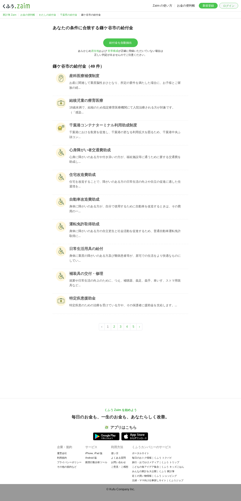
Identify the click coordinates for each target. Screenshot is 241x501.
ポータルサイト (140, 453)
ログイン (228, 5)
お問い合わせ (118, 462)
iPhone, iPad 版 (93, 453)
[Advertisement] (120, 362)
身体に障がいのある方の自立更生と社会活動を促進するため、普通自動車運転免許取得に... (125, 233)
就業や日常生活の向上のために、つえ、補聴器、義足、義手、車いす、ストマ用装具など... (125, 283)
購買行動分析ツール (96, 462)
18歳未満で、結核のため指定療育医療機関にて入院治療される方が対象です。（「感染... (122, 110)
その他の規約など (67, 466)
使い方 (114, 453)
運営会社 (62, 453)
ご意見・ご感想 (119, 466)
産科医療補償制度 (84, 76)
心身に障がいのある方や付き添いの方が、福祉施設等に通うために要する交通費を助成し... (125, 159)
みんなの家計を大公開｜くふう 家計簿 (153, 471)
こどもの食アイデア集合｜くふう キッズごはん (158, 466)
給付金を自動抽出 (120, 42)
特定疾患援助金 (82, 298)
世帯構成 (113, 50)
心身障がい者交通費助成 (90, 150)
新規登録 (208, 5)
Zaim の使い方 (162, 5)
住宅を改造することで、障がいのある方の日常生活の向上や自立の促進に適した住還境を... (125, 184)
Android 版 (91, 457)
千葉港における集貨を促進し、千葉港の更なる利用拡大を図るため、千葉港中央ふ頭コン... (125, 135)
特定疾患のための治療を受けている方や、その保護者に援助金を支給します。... (123, 305)
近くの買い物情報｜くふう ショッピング (154, 475)
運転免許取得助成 (84, 224)
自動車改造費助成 (84, 199)
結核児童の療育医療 (86, 100)
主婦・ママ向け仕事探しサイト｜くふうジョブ (157, 480)
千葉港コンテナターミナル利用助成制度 (103, 125)
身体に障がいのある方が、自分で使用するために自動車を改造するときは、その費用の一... (125, 209)
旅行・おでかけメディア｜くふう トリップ (155, 462)
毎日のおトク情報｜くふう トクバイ (152, 457)
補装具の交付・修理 (86, 273)
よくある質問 (118, 457)
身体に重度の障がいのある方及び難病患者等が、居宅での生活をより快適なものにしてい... (125, 258)
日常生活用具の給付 (86, 249)
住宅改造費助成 (82, 175)
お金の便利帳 (186, 5)
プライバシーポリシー (69, 462)
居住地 (95, 50)
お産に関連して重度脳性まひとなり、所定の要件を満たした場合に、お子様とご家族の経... (125, 85)
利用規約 (62, 457)
